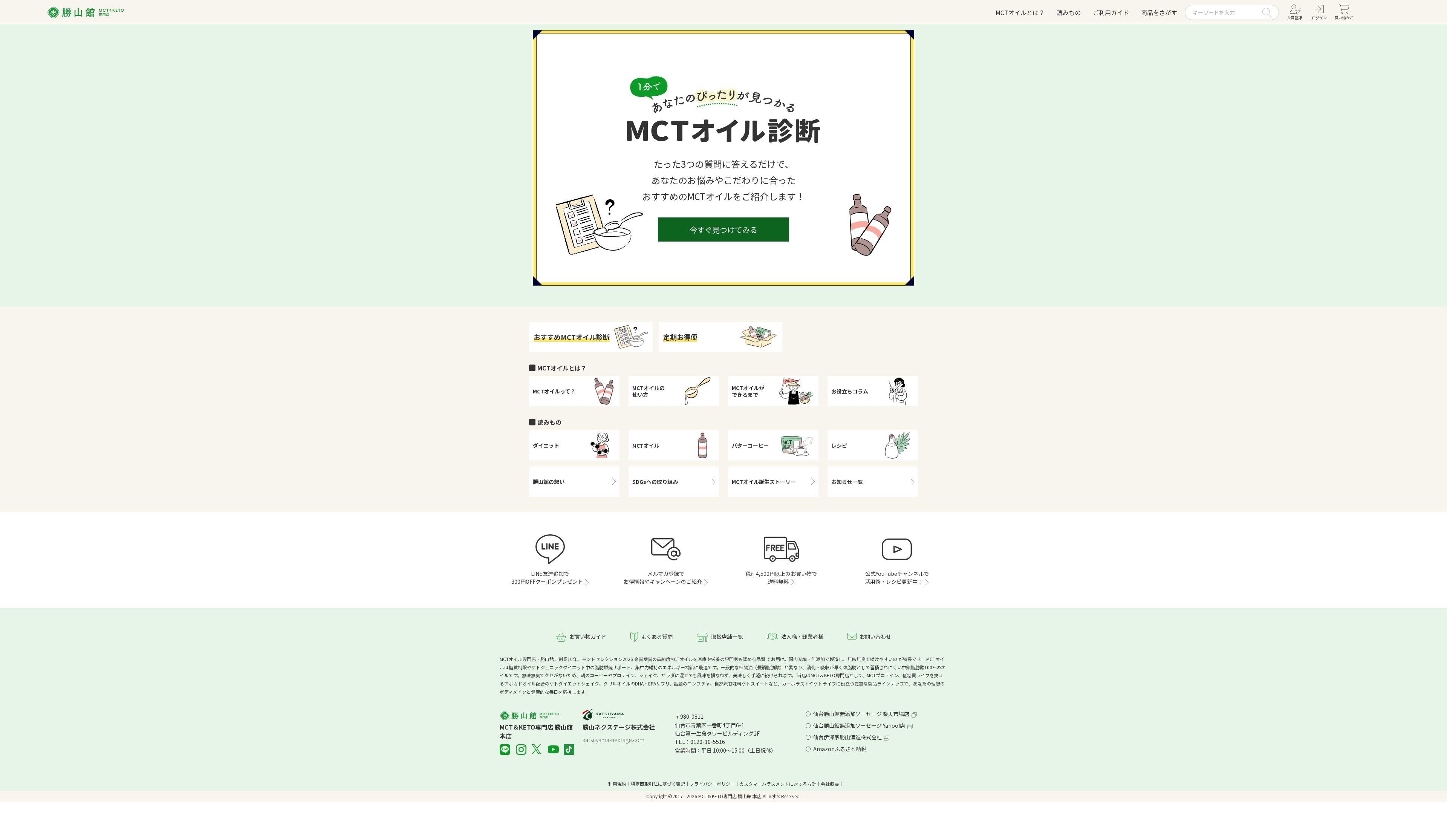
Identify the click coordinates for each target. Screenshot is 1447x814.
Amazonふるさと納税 (839, 749)
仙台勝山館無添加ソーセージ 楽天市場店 (861, 714)
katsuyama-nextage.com (613, 740)
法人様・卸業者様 (802, 636)
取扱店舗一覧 (727, 636)
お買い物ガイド (587, 636)
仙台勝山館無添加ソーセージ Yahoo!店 (859, 725)
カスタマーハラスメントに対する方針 (777, 783)
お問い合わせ (875, 636)
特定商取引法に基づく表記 (658, 783)
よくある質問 (657, 636)
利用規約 (617, 783)
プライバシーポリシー (712, 783)
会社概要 (830, 783)
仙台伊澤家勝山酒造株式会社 (847, 737)
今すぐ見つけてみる (723, 229)
